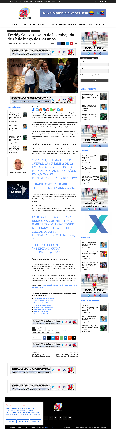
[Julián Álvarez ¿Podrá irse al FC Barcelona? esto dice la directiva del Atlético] (103, 254)
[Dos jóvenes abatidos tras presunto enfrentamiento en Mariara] (103, 158)
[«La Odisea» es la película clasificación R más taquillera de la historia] (25, 114)
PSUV (52, 332)
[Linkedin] (44, 109)
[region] (24, 413)
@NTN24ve (45, 174)
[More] (76, 43)
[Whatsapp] (51, 109)
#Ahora (38, 217)
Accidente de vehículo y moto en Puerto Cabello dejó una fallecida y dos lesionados (90, 178)
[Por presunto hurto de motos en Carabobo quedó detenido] (103, 169)
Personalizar (11, 421)
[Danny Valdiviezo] (18, 164)
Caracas (39, 330)
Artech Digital (49, 427)
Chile (44, 330)
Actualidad (10, 31)
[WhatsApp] (61, 338)
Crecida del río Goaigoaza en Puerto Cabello (14, 148)
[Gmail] (54, 109)
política (47, 332)
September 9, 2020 (62, 188)
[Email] (74, 338)
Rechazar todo (23, 421)
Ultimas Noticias (35, 31)
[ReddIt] (70, 338)
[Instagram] (95, 1)
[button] (104, 24)
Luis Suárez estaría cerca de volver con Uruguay (14, 128)
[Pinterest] (98, 1)
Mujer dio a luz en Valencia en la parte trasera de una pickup (67, 355)
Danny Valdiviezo (13, 43)
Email (82, 68)
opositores (53, 206)
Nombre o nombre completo (89, 62)
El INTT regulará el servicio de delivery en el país (15, 138)
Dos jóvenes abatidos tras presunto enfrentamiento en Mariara (89, 158)
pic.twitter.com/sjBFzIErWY (55, 178)
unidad (57, 332)
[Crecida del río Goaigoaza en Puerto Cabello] (25, 148)
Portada (28, 31)
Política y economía (20, 31)
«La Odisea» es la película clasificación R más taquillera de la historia (15, 116)
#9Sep (51, 232)
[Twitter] (37, 109)
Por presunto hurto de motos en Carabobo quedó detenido (90, 168)
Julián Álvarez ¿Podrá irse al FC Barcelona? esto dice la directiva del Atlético (90, 254)
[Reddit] (40, 109)
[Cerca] (42, 403)
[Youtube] (105, 1)
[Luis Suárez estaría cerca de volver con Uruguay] (25, 126)
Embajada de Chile (64, 330)
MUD (43, 332)
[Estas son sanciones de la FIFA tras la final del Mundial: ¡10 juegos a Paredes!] (103, 265)
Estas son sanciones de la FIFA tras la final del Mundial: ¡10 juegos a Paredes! (90, 265)
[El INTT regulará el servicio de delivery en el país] (25, 137)
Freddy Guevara (36, 332)
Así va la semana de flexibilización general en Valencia (41, 356)
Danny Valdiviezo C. (40, 328)
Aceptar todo (35, 421)
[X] (103, 1)
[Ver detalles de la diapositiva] (98, 234)
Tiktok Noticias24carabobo (42, 314)
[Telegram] (100, 1)
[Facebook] (93, 1)
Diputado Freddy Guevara (53, 330)
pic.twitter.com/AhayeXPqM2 (54, 237)
